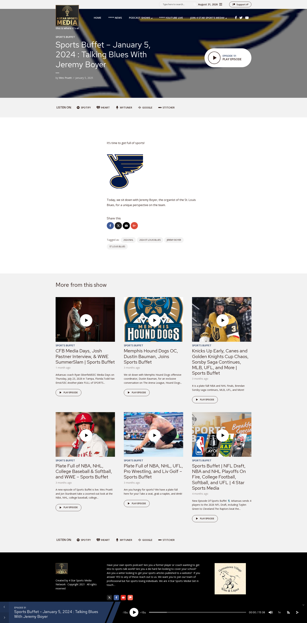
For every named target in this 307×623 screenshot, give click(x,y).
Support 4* (242, 4)
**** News (115, 17)
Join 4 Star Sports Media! (207, 17)
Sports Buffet (65, 37)
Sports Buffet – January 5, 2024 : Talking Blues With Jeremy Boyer (56, 614)
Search (195, 4)
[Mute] (270, 612)
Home (97, 17)
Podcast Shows (139, 17)
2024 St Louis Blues (150, 239)
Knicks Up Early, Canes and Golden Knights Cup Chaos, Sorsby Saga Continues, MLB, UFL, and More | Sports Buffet (220, 362)
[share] (297, 612)
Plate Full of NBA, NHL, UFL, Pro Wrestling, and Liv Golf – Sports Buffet (153, 471)
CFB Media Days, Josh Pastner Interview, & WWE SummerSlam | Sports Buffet (85, 356)
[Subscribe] (288, 612)
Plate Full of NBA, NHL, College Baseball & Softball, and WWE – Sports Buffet (84, 471)
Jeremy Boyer (174, 239)
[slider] (197, 612)
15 (124, 612)
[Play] (134, 612)
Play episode (71, 392)
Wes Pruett (65, 77)
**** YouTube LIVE (171, 17)
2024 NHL (128, 239)
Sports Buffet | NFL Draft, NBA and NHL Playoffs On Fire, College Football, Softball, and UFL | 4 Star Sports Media (219, 477)
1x (279, 612)
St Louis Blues (117, 246)
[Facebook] (116, 597)
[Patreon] (130, 597)
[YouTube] (123, 597)
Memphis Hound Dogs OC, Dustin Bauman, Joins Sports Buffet (151, 356)
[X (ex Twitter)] (109, 597)
